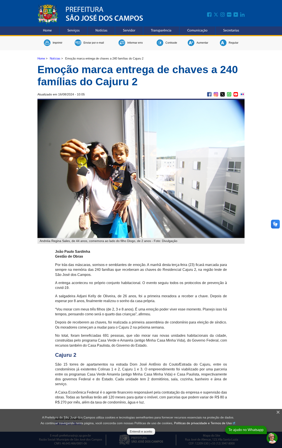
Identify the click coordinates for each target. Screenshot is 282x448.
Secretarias (231, 30)
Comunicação (197, 30)
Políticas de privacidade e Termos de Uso (203, 423)
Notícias (101, 30)
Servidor (129, 30)
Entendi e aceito (141, 431)
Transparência (161, 30)
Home (47, 30)
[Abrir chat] (272, 438)
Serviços (73, 30)
